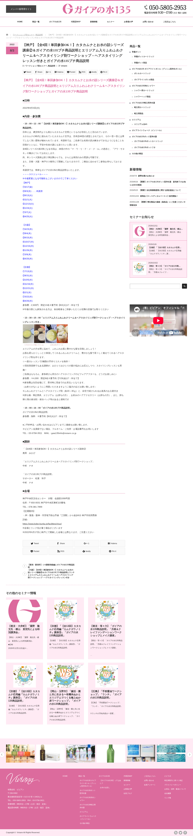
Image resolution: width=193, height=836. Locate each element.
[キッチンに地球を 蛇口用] (172, 754)
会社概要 (167, 793)
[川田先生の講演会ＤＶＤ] (142, 753)
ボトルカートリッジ (142, 73)
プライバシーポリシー (172, 785)
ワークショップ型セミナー (24, 35)
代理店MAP (76, 22)
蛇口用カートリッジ (142, 107)
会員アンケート (150, 785)
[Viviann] (22, 783)
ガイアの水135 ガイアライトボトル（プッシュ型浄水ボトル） (157, 69)
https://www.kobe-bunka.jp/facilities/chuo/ (42, 524)
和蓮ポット (136, 52)
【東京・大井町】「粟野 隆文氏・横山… (165, 229)
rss (176, 832)
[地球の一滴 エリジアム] (21, 754)
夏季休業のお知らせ (146, 176)
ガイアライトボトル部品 (144, 80)
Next (189, 754)
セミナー (110, 22)
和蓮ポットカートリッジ (144, 56)
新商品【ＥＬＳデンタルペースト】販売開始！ (159, 196)
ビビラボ (167, 776)
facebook (185, 832)
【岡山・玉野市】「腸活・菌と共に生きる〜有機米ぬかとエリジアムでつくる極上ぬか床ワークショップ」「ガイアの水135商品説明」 (65, 697)
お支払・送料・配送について (175, 789)
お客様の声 (128, 22)
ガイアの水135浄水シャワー (143, 86)
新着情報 (93, 22)
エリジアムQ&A (140, 124)
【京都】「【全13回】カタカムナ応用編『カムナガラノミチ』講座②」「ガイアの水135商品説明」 (23, 709)
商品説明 (39, 35)
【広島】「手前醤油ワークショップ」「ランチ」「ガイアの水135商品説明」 (106, 694)
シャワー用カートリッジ (144, 90)
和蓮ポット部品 (140, 63)
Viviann (20, 832)
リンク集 (167, 798)
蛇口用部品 (138, 113)
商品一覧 (36, 22)
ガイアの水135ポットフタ (144, 147)
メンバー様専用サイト (21, 9)
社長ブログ (128, 793)
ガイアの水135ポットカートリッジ (148, 141)
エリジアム (136, 120)
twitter (180, 832)
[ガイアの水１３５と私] (112, 753)
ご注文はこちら (169, 22)
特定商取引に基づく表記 (173, 780)
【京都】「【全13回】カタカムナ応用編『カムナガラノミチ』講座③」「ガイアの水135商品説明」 (64, 644)
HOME (20, 22)
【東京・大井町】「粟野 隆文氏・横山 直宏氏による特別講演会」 (24, 629)
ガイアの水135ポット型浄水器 (144, 136)
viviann (64, 66)
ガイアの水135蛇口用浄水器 (143, 103)
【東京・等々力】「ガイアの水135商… (164, 266)
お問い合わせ (148, 22)
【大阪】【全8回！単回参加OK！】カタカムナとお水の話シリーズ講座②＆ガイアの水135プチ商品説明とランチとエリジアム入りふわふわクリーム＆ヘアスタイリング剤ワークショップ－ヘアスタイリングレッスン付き (51, 574)
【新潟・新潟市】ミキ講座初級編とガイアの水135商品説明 (51, 566)
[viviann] (96, 12)
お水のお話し (105, 787)
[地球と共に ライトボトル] (51, 754)
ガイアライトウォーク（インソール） (147, 130)
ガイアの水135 (55, 22)
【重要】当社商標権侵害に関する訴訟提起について (160, 190)
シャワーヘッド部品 (142, 97)
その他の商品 (137, 154)
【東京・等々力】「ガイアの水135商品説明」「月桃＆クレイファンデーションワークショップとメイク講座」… (106, 647)
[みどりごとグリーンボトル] (82, 754)
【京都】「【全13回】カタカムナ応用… (164, 247)
